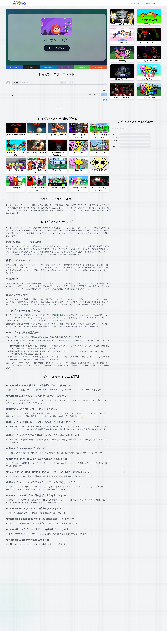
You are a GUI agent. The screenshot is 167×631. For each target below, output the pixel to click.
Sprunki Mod (150, 3)
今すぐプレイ (140, 3)
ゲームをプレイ (58, 48)
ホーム (133, 3)
